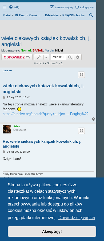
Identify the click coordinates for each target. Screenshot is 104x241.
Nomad (26, 50)
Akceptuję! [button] (52, 231)
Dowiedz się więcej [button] (76, 217)
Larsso (7, 70)
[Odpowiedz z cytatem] (81, 75)
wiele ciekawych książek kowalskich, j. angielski (46, 41)
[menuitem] (14, 7)
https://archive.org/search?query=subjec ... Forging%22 (46, 114)
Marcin (49, 50)
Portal (6, 15)
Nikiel (59, 50)
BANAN (38, 50)
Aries (16, 126)
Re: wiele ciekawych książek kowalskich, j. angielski (42, 144)
